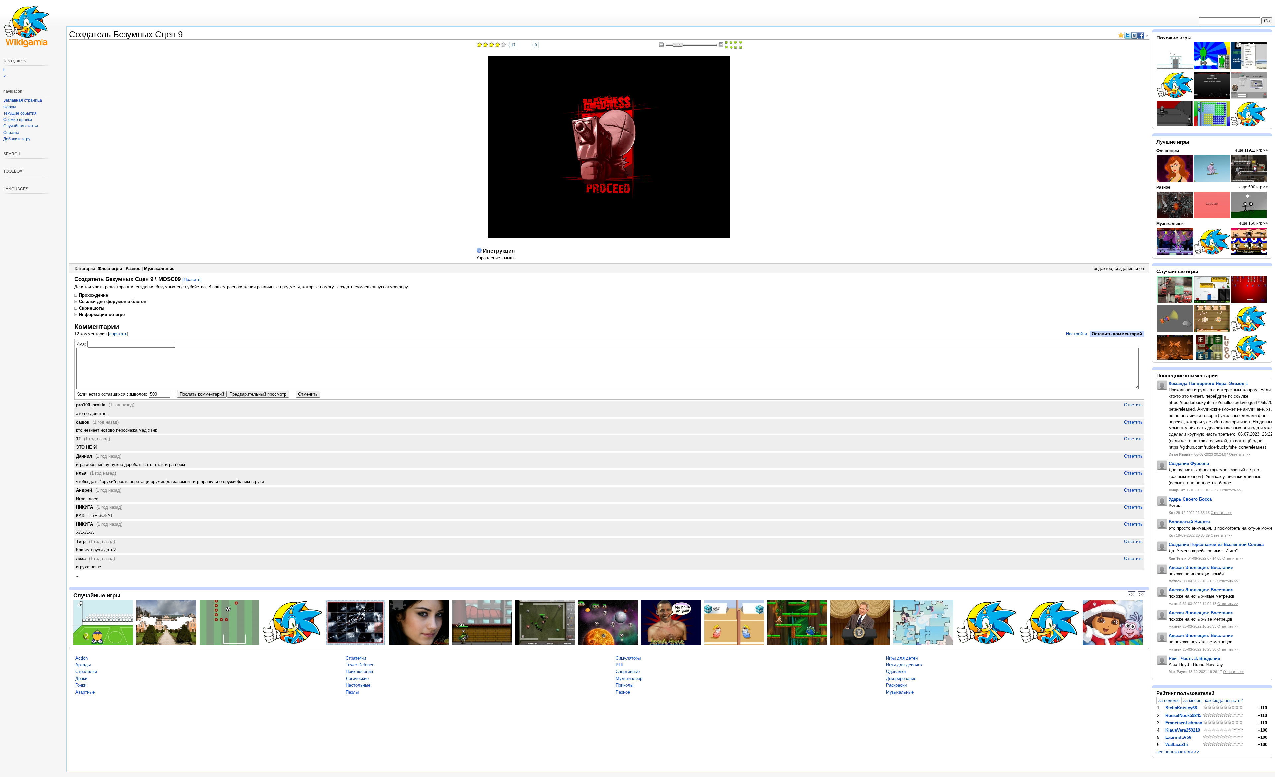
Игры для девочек (904, 664)
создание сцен (1129, 268)
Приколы (624, 685)
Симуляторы (628, 658)
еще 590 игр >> (1253, 187)
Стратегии (356, 658)
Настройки (1076, 333)
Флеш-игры (110, 268)
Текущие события (20, 113)
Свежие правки (17, 119)
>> (1141, 594)
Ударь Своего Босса (1190, 499)
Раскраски (896, 685)
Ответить (1133, 404)
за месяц (1192, 700)
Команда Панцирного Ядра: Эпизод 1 (1208, 383)
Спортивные (628, 671)
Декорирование (901, 678)
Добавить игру (16, 139)
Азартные (85, 692)
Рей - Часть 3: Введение (1194, 658)
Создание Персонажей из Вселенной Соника (1216, 544)
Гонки (80, 685)
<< (1131, 594)
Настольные (358, 685)
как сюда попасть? (1224, 700)
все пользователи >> (1177, 751)
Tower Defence (360, 664)
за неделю (1169, 700)
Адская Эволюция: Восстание (1201, 567)
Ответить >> (1239, 454)
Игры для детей (902, 658)
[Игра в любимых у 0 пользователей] (527, 45)
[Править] (192, 279)
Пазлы (352, 692)
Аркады (83, 664)
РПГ (620, 664)
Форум (9, 107)
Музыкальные (159, 268)
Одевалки (896, 671)
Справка (11, 132)
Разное (133, 268)
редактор (1103, 268)
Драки (81, 678)
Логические (357, 678)
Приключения (359, 671)
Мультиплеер (629, 678)
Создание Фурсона (1189, 463)
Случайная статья (20, 126)
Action (81, 658)
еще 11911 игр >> (1251, 150)
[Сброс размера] (729, 45)
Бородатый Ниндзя (1189, 521)
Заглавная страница (22, 100)
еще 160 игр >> (1253, 223)
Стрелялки (86, 671)
